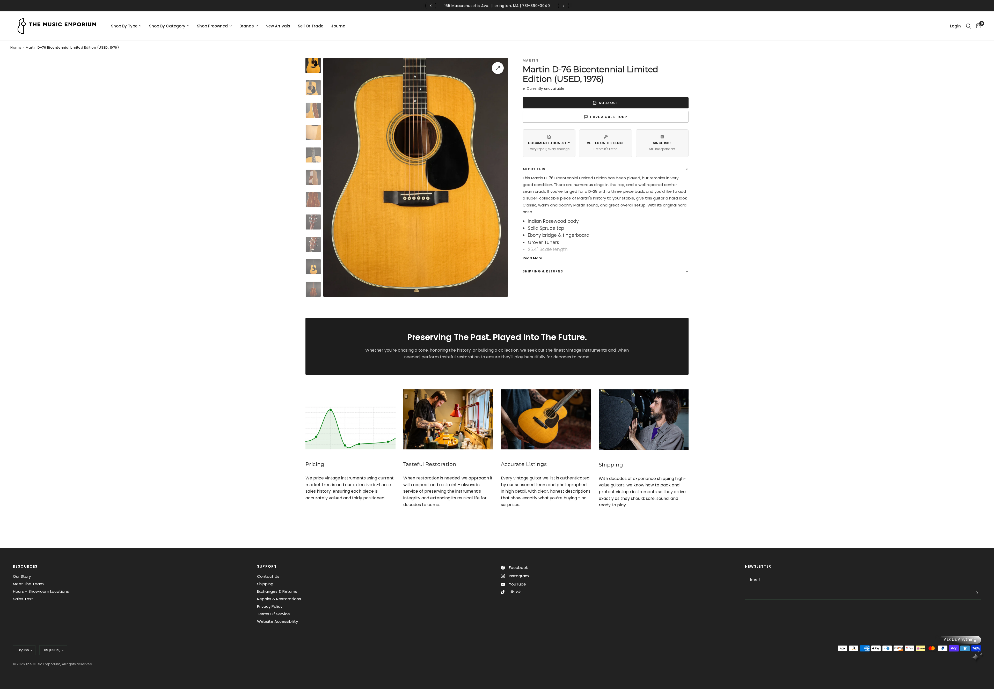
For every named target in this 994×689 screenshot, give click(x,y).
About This (534, 169)
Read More (532, 258)
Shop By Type (124, 26)
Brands (246, 26)
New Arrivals (278, 26)
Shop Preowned (212, 26)
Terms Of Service (273, 614)
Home (15, 47)
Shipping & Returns (543, 271)
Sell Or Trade (310, 26)
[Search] (968, 26)
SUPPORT (267, 566)
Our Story (22, 576)
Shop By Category (167, 26)
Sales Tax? (23, 599)
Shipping (265, 584)
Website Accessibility (277, 621)
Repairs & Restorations (279, 599)
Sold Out (608, 102)
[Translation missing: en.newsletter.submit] (976, 592)
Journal (339, 26)
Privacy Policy (269, 606)
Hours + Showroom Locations (41, 591)
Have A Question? (608, 116)
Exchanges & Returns (277, 591)
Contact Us (268, 576)
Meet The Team (28, 584)
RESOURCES (25, 566)
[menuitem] (126, 26)
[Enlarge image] (498, 68)
